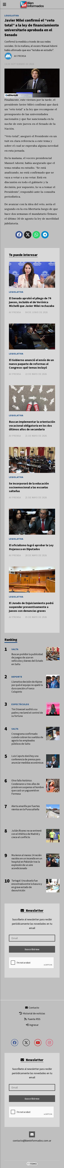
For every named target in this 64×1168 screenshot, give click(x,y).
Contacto (33, 1007)
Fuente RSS (33, 1019)
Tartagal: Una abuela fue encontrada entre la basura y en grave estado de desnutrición (26, 885)
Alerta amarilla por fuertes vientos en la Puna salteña (25, 807)
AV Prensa (20, 56)
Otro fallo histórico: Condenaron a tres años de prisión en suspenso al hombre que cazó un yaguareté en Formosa (27, 787)
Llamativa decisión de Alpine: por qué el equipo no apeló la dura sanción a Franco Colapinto (27, 686)
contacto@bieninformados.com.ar (32, 1140)
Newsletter (34, 910)
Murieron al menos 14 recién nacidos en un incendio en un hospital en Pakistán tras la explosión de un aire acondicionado (26, 862)
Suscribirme (32, 949)
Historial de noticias (33, 1013)
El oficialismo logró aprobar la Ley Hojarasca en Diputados (31, 547)
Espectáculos (20, 704)
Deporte (16, 676)
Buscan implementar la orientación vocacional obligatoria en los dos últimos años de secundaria (32, 425)
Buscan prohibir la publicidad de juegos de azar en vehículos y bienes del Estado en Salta (27, 659)
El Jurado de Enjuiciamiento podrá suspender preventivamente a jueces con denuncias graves (31, 606)
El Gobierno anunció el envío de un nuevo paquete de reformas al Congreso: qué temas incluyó (31, 363)
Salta (14, 649)
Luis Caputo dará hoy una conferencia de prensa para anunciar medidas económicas (27, 759)
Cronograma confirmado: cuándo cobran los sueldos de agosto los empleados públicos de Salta (27, 738)
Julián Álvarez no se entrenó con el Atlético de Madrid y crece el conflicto (26, 834)
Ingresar (34, 1025)
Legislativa (11, 15)
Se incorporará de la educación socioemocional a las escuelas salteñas (29, 487)
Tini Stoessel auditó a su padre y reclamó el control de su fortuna (27, 712)
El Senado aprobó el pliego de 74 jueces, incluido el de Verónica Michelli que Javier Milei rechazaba (31, 302)
